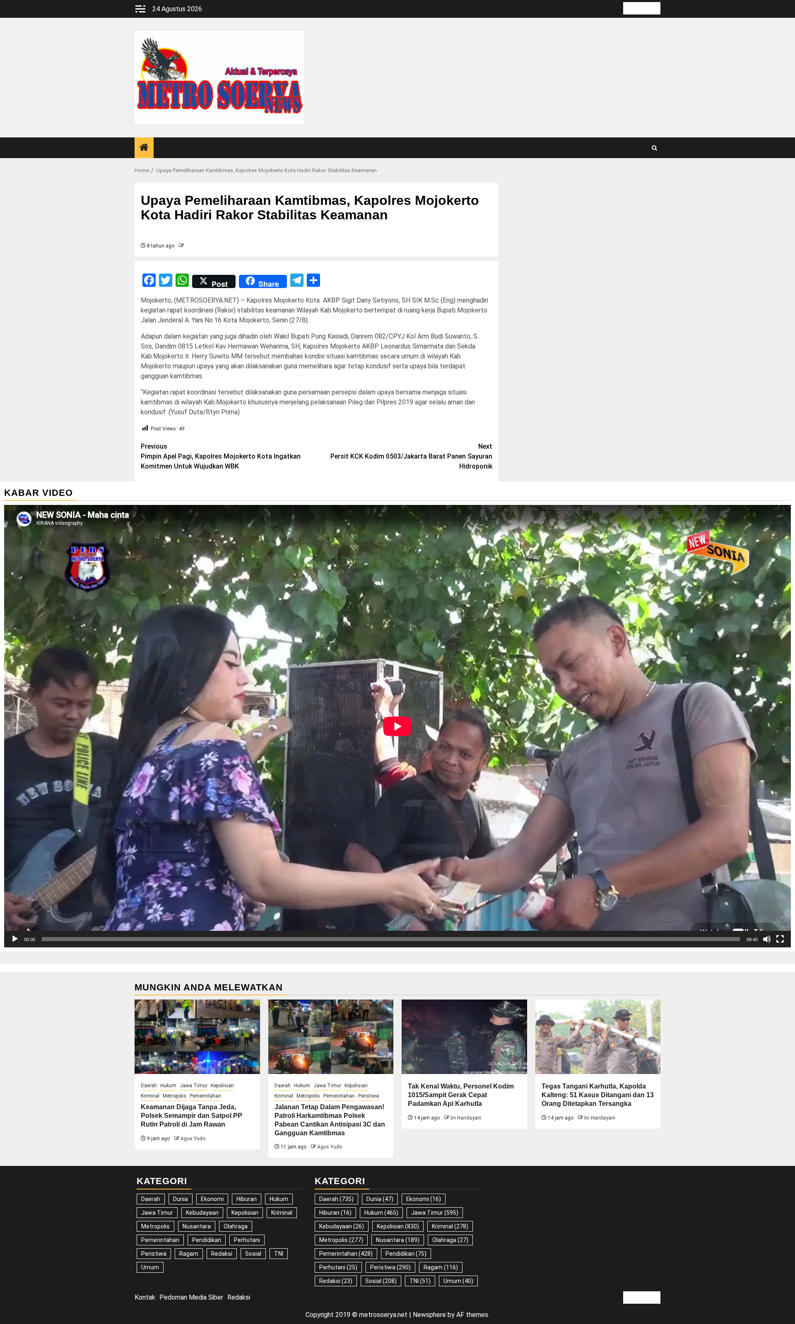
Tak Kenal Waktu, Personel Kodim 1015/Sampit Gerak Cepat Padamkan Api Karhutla (461, 1095)
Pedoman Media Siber (191, 1297)
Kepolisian (222, 1086)
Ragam (188, 1253)
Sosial (253, 1253)
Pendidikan (206, 1240)
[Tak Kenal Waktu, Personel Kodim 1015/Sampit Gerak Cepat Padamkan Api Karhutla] (464, 1037)
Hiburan (246, 1199)
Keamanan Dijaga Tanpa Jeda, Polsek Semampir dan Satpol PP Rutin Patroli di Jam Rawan (191, 1115)
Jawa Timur (193, 1086)
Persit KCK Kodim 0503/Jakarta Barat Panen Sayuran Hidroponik (411, 456)
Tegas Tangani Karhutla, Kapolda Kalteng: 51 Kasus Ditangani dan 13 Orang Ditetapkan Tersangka (598, 1095)
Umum (150, 1267)
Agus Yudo (193, 1138)
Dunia (180, 1199)
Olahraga (236, 1226)
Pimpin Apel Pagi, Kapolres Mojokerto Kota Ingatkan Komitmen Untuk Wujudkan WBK (221, 456)
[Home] (144, 148)
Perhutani (247, 1240)
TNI (278, 1253)
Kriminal (150, 1096)
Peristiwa (368, 1096)
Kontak (145, 1297)
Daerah (149, 1086)
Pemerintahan (205, 1096)
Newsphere (429, 1315)
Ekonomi (212, 1199)
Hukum (168, 1086)
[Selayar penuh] (780, 939)
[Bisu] (767, 939)
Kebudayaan (202, 1212)
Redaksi (221, 1253)
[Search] (654, 148)
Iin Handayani (466, 1118)
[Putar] (15, 939)
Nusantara (197, 1226)
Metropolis (174, 1096)
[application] (397, 726)
